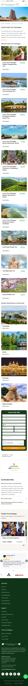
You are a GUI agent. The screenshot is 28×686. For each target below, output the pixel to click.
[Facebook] (2, 674)
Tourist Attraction (5, 600)
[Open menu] (25, 4)
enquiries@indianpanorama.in (8, 669)
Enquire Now (14, 448)
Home (2, 23)
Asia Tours (3, 589)
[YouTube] (14, 674)
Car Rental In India (5, 603)
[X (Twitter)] (18, 674)
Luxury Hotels (4, 639)
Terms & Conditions (18, 683)
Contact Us (4, 611)
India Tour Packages (6, 633)
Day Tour (3, 586)
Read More (4, 40)
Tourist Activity (4, 598)
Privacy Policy (4, 620)
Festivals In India (5, 592)
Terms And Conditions (6, 622)
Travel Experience (5, 595)
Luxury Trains (4, 636)
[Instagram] (6, 674)
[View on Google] (4, 556)
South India (7, 23)
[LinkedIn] (10, 674)
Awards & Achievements (7, 614)
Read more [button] (6, 566)
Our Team (3, 617)
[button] (1, 561)
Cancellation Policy (5, 625)
